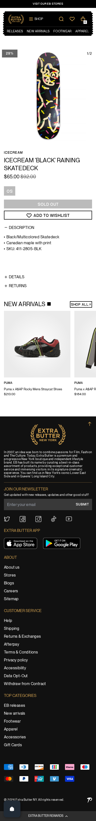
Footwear (12, 721)
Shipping (11, 629)
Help (8, 621)
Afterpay (11, 644)
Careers (11, 591)
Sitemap (11, 599)
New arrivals (14, 713)
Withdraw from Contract (25, 684)
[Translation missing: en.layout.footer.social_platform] (7, 519)
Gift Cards (13, 745)
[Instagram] (38, 519)
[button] (48, 816)
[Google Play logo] (61, 543)
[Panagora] (89, 800)
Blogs (9, 583)
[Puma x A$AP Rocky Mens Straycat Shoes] (37, 357)
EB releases (14, 706)
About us (11, 567)
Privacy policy (16, 660)
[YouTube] (69, 519)
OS (10, 191)
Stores (10, 575)
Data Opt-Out (16, 676)
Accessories (15, 737)
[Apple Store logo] (20, 543)
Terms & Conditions (21, 652)
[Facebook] (23, 519)
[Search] (61, 19)
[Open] (12, 809)
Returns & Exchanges (22, 636)
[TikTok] (53, 519)
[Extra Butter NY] (16, 19)
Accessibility (15, 668)
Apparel (11, 729)
